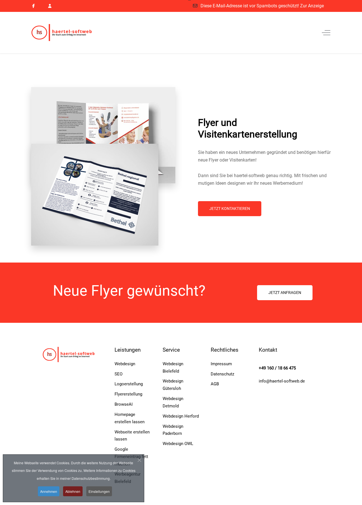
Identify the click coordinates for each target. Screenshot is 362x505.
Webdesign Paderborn (173, 430)
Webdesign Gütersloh (173, 385)
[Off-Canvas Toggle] (326, 32)
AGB (215, 383)
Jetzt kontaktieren (229, 208)
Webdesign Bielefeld (173, 367)
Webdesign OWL (178, 443)
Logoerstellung (129, 383)
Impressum (221, 363)
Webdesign (125, 363)
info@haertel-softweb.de (282, 381)
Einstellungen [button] (99, 491)
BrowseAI (124, 404)
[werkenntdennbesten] (50, 6)
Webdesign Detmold (173, 402)
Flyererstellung (128, 394)
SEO (118, 374)
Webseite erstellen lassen (132, 435)
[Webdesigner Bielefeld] (66, 32)
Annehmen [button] (48, 491)
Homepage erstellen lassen (130, 418)
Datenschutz (222, 374)
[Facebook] (33, 6)
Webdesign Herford (181, 416)
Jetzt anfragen (284, 292)
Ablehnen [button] (72, 491)
